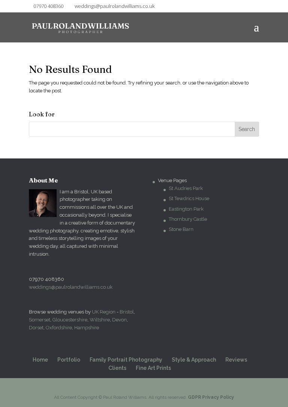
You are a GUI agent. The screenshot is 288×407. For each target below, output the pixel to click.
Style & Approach (194, 360)
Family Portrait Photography (126, 360)
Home (40, 360)
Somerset (39, 320)
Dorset (36, 327)
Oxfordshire (59, 327)
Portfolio (68, 360)
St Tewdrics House (189, 198)
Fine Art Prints (153, 368)
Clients (117, 368)
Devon (119, 320)
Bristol (127, 312)
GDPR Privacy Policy (211, 397)
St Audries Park (186, 188)
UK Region (104, 312)
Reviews (236, 360)
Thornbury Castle (188, 219)
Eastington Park (186, 209)
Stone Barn (181, 229)
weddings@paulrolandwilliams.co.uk (70, 287)
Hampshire (86, 327)
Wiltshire (100, 320)
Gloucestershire (69, 320)
